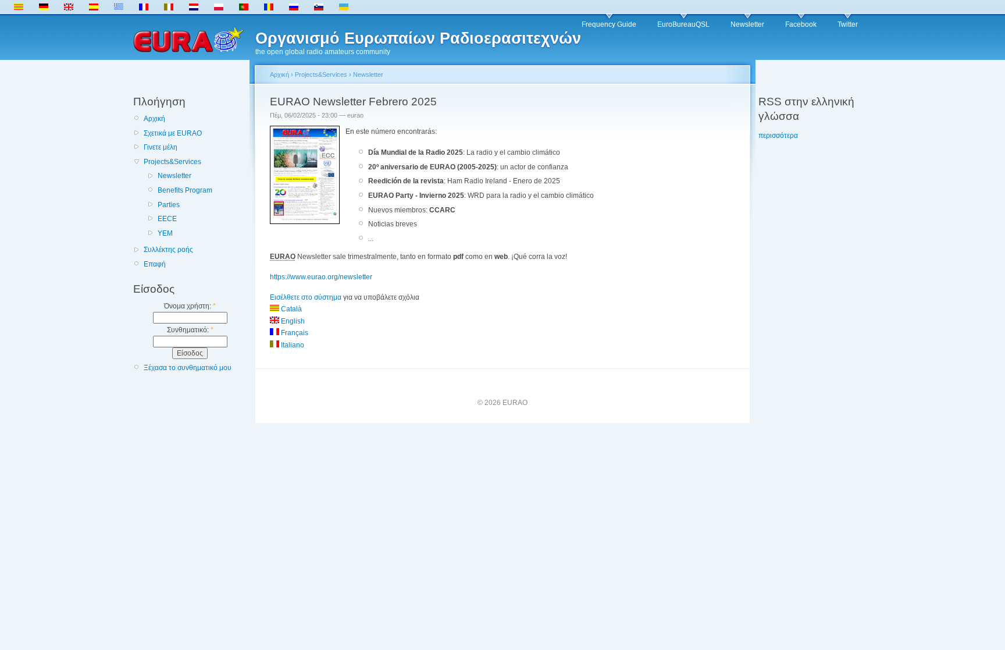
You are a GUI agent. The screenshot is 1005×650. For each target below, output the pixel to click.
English (292, 321)
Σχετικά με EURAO (173, 133)
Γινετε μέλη (160, 147)
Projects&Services (172, 162)
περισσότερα (778, 136)
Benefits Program (185, 190)
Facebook (801, 24)
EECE (167, 219)
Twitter (848, 24)
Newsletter (747, 24)
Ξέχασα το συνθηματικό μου (187, 368)
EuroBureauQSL (683, 24)
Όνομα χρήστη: (190, 306)
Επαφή (155, 264)
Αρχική (154, 119)
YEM (165, 233)
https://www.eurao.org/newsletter (321, 277)
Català (290, 309)
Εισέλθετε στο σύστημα (305, 297)
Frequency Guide (609, 24)
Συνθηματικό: (190, 330)
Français (293, 333)
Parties (169, 205)
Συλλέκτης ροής (168, 250)
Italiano (291, 345)
